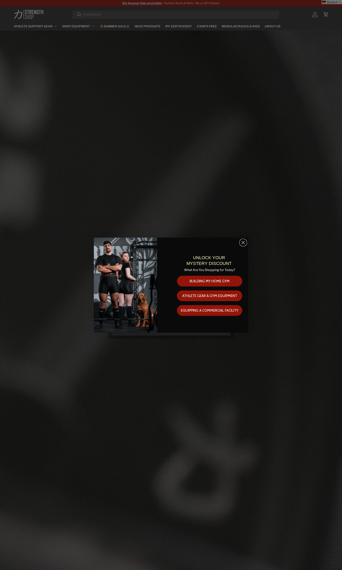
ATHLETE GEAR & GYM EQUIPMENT (209, 296)
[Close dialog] (243, 242)
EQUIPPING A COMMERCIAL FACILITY (209, 310)
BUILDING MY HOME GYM (210, 281)
